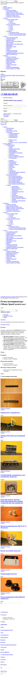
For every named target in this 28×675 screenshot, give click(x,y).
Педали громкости (13, 155)
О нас (2, 75)
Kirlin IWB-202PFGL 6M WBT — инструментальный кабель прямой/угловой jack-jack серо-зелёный (12, 501)
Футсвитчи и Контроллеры (18, 200)
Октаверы (11, 154)
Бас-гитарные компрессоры (16, 177)
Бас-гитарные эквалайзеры (15, 182)
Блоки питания (15, 187)
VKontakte (5, 116)
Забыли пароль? (7, 113)
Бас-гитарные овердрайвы (15, 178)
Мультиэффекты (13, 151)
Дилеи (10, 147)
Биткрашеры (15, 186)
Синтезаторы (12, 163)
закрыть (2, 74)
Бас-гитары (9, 129)
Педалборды (15, 195)
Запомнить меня (17, 113)
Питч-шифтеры (13, 158)
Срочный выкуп (8, 75)
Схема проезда (4, 612)
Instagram (3, 79)
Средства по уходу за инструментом (18, 142)
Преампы (11, 160)
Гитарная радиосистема (18, 191)
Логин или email (7, 105)
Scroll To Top (4, 671)
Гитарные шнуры (13, 136)
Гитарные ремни (13, 134)
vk (1, 78)
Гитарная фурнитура (14, 133)
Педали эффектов (5, 652)
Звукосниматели (13, 137)
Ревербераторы (13, 161)
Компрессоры (12, 150)
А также (8, 185)
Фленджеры (12, 167)
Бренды (2, 661)
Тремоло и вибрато (14, 164)
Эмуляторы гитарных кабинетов (17, 172)
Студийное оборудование (7, 654)
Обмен (5, 317)
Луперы (14, 194)
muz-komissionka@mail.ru (7, 630)
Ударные (3, 657)
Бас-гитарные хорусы (14, 181)
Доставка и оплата (7, 316)
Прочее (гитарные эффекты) (19, 198)
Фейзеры (11, 165)
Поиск (16, 1)
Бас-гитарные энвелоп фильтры (17, 183)
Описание (5, 314)
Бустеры (11, 146)
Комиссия (22, 75)
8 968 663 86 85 (4, 624)
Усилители (3, 659)
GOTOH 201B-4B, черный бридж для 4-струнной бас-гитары (13, 475)
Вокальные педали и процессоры (17, 189)
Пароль (5, 108)
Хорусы (11, 169)
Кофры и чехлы (13, 139)
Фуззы (10, 168)
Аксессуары (9, 132)
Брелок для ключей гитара (11, 550)
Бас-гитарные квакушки (15, 176)
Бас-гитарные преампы (15, 180)
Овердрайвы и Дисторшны (15, 152)
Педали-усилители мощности (16, 156)
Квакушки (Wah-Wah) (14, 148)
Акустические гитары (11, 130)
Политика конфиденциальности (8, 644)
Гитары (6, 296)
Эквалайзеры (12, 170)
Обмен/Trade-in (15, 75)
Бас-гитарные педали (11, 174)
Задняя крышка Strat (9, 574)
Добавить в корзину (5, 312)
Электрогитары (10, 128)
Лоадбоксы (15, 192)
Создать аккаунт (17, 100)
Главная (2, 296)
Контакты (3, 76)
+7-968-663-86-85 (9, 94)
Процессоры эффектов (17, 196)
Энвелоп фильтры (13, 173)
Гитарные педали (10, 145)
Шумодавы (15, 202)
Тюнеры (14, 199)
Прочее (11, 141)
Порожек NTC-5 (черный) (10, 412)
